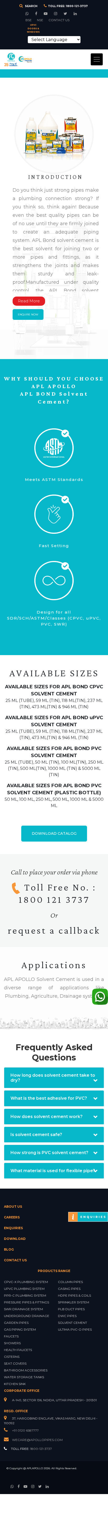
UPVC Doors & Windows (33, 28)
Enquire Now (28, 314)
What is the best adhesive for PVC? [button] (48, 1098)
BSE (28, 20)
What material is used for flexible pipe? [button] (52, 1170)
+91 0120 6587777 (25, 1430)
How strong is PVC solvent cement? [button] (49, 1152)
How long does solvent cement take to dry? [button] (52, 1078)
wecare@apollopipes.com (37, 1440)
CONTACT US (58, 20)
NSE (40, 20)
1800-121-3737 (77, 6)
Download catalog (54, 833)
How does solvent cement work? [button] (46, 1116)
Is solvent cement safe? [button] (36, 1134)
